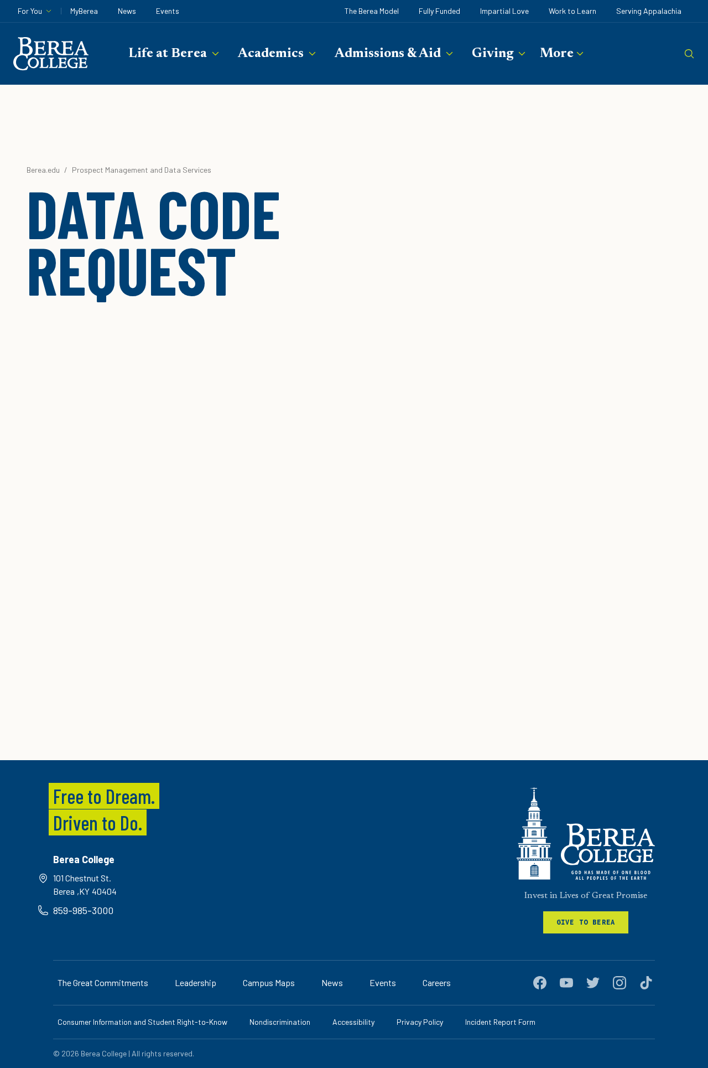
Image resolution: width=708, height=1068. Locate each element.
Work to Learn (572, 11)
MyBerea (84, 11)
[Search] (689, 53)
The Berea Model (372, 11)
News (127, 11)
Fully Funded (439, 11)
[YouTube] (566, 983)
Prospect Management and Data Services (141, 169)
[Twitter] (593, 983)
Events (167, 11)
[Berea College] (586, 833)
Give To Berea (586, 922)
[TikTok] (646, 983)
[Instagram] (619, 983)
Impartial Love (504, 11)
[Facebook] (540, 983)
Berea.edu (43, 169)
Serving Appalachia (648, 11)
